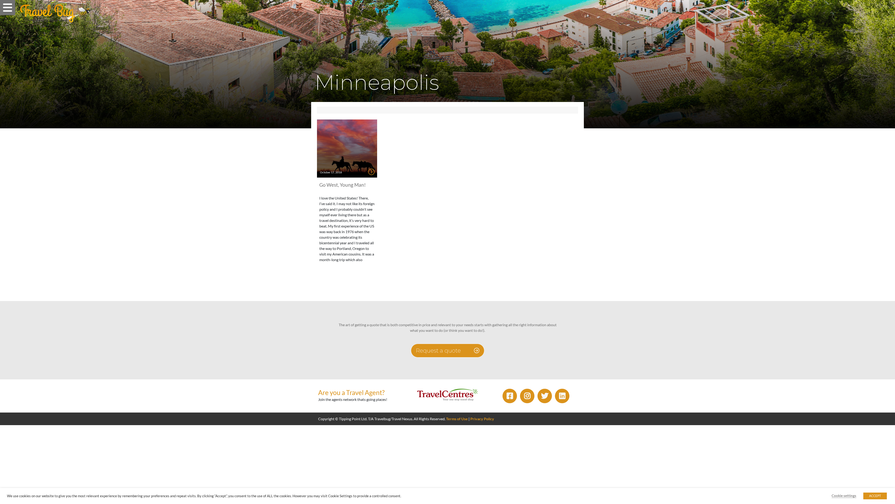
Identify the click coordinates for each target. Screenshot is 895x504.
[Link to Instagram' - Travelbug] (527, 396)
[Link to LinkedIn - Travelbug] (562, 396)
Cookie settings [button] (844, 496)
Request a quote (439, 350)
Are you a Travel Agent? (351, 392)
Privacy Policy (482, 418)
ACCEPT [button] (875, 496)
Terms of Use (457, 418)
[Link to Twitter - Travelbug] (544, 396)
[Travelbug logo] (54, 13)
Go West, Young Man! (342, 185)
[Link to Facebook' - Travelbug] (510, 396)
